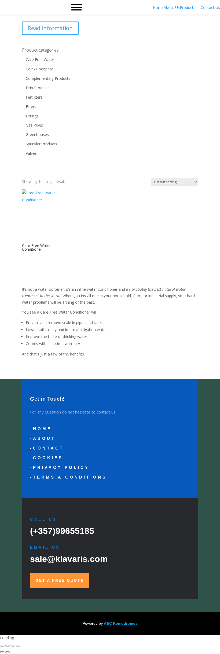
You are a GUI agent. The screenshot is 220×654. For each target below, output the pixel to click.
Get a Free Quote (59, 580)
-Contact (47, 448)
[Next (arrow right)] (7, 652)
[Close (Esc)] (18, 645)
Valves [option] (31, 153)
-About (43, 438)
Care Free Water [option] (40, 59)
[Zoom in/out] (2, 645)
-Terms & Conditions (68, 477)
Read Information (50, 28)
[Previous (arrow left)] (2, 652)
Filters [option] (31, 106)
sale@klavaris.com (69, 559)
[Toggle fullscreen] (7, 645)
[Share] (13, 645)
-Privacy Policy (59, 467)
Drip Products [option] (38, 87)
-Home (41, 428)
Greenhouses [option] (37, 134)
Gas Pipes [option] (34, 125)
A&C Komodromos (121, 623)
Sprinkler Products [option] (41, 143)
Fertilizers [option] (34, 97)
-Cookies (46, 457)
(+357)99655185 (62, 531)
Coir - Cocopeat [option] (39, 68)
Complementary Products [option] (48, 78)
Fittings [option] (32, 115)
